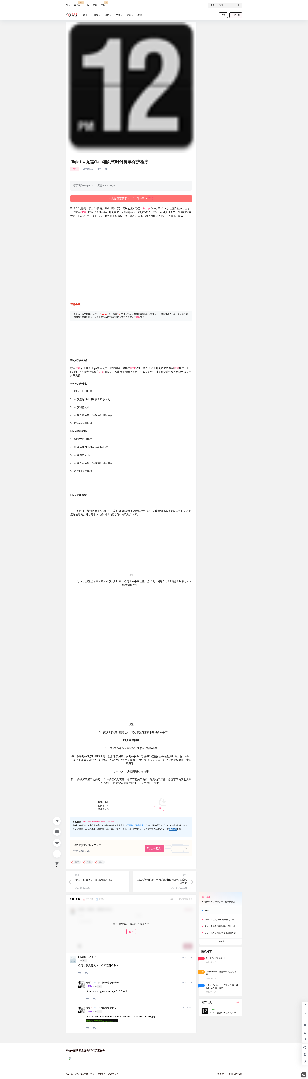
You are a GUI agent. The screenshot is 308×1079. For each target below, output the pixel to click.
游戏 (129, 15)
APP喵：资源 (88, 1074)
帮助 (87, 5)
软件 (85, 15)
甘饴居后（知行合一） (87, 957)
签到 (95, 5)
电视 (96, 15)
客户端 (77, 3)
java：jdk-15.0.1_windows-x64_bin (93, 879)
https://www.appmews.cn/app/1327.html (106, 991)
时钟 (142, 208)
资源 (118, 15)
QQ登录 (207, 910)
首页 (68, 5)
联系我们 (173, 829)
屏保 (148, 208)
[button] (303, 1074)
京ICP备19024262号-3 (108, 1074)
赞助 (103, 3)
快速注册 (236, 15)
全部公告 (220, 941)
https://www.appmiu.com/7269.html (98, 821)
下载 (159, 808)
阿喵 (150, 198)
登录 (223, 15)
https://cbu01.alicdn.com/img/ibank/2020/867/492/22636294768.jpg (120, 1016)
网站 (107, 15)
